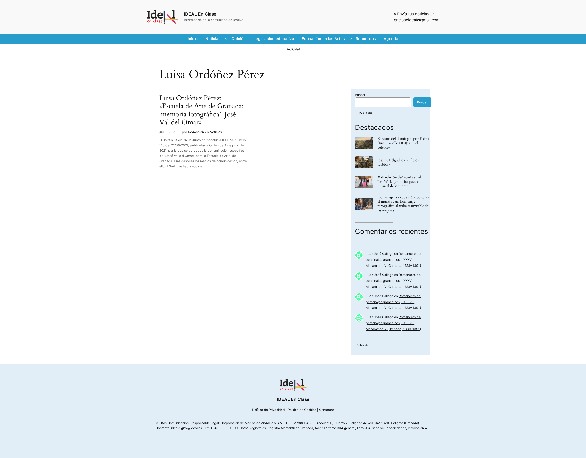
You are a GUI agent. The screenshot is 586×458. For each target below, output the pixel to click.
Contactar (326, 410)
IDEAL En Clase (200, 14)
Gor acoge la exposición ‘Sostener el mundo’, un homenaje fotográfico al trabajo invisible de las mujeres (403, 204)
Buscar (360, 95)
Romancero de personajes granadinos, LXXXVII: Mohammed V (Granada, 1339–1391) (393, 259)
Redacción (196, 132)
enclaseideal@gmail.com (417, 20)
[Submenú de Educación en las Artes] (351, 39)
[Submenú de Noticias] (226, 39)
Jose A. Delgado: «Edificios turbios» (398, 162)
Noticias (216, 132)
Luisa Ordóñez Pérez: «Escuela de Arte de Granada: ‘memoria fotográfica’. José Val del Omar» (201, 110)
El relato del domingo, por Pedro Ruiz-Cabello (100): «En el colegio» (403, 143)
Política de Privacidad (268, 410)
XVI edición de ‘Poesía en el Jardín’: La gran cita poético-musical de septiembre (399, 182)
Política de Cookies (302, 410)
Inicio (193, 38)
